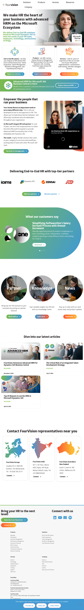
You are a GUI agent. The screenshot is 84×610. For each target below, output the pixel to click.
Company (28, 7)
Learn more (54, 606)
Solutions (27, 2)
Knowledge (13, 562)
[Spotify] (70, 517)
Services (55, 2)
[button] (2, 235)
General (12, 560)
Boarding (12, 535)
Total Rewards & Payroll (48, 543)
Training (12, 568)
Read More (7, 368)
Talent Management (47, 539)
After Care (13, 572)
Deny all (41, 606)
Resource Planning (15, 551)
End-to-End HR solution (48, 535)
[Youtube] (60, 517)
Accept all (29, 606)
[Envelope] (65, 517)
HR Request (13, 537)
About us (44, 560)
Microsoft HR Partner (47, 562)
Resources (70, 2)
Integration (13, 566)
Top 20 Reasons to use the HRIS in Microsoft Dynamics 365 (17, 397)
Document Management (16, 539)
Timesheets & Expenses (16, 549)
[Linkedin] (55, 517)
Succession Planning (15, 543)
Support (12, 570)
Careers (44, 568)
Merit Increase (14, 545)
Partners (44, 566)
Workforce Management (48, 541)
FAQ (43, 564)
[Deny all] (80, 604)
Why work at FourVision (48, 570)
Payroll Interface (14, 547)
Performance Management (17, 541)
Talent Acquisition (46, 537)
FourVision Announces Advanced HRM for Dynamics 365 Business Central (21, 363)
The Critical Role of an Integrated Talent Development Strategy (62, 363)
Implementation (14, 564)
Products (41, 2)
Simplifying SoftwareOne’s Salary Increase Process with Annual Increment (51, 225)
